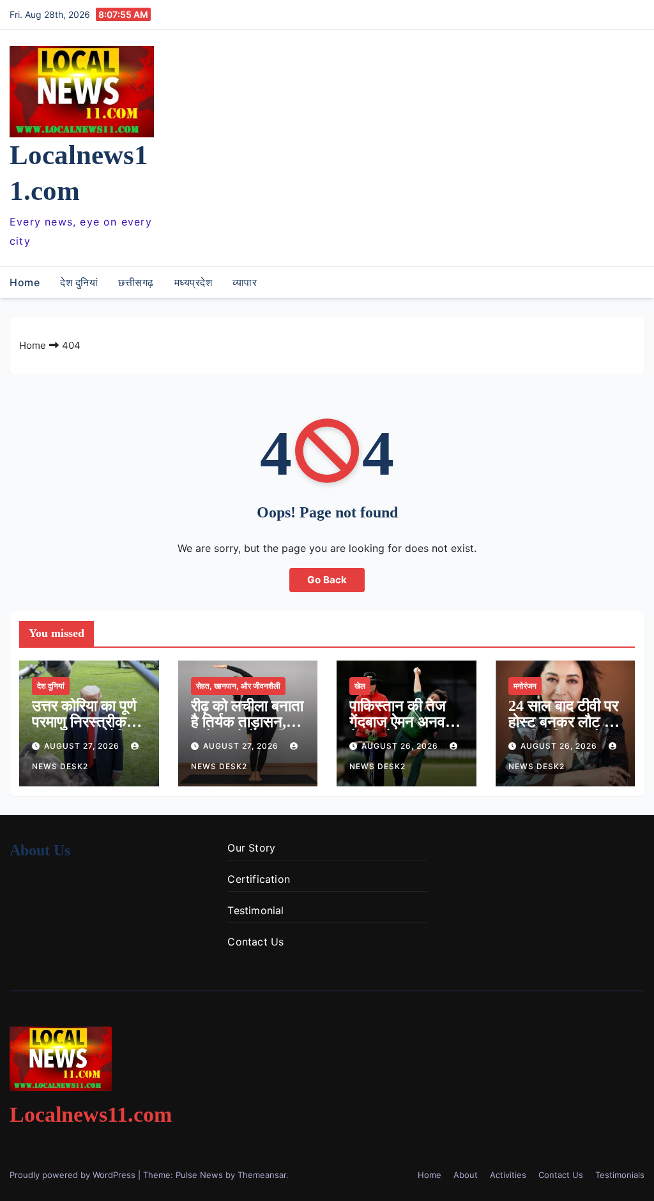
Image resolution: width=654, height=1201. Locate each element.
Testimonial (255, 910)
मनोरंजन (524, 686)
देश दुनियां (79, 282)
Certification (258, 879)
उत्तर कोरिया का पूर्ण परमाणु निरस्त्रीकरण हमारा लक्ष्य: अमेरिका (87, 722)
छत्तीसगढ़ (136, 282)
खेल (359, 686)
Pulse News (199, 1175)
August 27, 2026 (83, 746)
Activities (508, 1175)
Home (25, 282)
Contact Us (255, 941)
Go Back (327, 580)
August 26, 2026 (401, 746)
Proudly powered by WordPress (74, 1175)
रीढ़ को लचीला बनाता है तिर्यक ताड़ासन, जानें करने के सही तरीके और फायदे (247, 730)
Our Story (251, 847)
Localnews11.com (91, 1114)
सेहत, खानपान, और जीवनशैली (238, 686)
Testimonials (619, 1175)
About (465, 1175)
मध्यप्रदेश (193, 282)
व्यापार (244, 282)
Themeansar (262, 1175)
